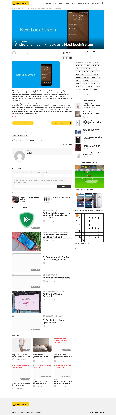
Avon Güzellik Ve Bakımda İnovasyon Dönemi (21, 384)
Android (18, 41)
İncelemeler (47, 3)
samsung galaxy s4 (95, 83)
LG (99, 77)
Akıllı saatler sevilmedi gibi (61, 197)
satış (77, 86)
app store (60, 315)
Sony (83, 86)
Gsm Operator (21, 412)
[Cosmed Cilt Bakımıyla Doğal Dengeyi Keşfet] (78, 155)
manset (78, 80)
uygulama (86, 89)
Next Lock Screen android (34, 132)
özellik (92, 95)
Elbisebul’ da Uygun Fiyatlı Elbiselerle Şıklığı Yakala (63, 382)
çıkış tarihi (84, 95)
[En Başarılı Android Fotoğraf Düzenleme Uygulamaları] (26, 262)
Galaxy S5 (96, 65)
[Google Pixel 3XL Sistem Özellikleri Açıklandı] (26, 241)
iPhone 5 (95, 74)
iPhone (88, 74)
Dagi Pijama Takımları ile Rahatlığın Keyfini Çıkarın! (21, 355)
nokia (77, 83)
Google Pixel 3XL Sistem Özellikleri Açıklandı (59, 232)
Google (78, 68)
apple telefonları (47, 316)
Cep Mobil (39, 412)
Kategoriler (95, 3)
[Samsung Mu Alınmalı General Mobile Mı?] (89, 200)
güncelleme (86, 68)
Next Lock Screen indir (20, 135)
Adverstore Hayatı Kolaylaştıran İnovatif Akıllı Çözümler (63, 356)
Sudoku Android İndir (82, 244)
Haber (55, 3)
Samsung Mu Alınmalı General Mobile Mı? (89, 210)
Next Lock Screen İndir (19, 117)
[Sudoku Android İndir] (89, 227)
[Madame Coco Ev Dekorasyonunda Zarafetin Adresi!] (42, 345)
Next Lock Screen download (53, 132)
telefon (89, 86)
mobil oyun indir (70, 3)
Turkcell (97, 86)
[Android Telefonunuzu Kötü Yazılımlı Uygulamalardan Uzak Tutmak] (26, 219)
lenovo (94, 77)
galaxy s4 (87, 65)
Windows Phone (80, 92)
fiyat (96, 62)
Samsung (84, 83)
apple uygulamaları (57, 316)
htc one (78, 71)
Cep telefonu (80, 62)
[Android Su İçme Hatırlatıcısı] (26, 281)
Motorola (95, 80)
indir (93, 71)
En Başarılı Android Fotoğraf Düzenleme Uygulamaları (56, 255)
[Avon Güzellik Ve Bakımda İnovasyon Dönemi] (21, 372)
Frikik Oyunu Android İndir (84, 190)
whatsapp (95, 89)
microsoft (86, 80)
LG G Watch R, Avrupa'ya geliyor (29, 198)
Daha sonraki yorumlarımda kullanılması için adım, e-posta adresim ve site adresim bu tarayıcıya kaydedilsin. (39, 181)
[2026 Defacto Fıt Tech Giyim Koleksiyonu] (42, 371)
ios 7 (77, 74)
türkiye (78, 89)
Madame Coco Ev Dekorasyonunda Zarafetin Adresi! (42, 356)
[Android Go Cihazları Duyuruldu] (26, 302)
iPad (82, 74)
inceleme (86, 71)
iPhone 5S (79, 77)
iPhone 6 (86, 77)
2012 (77, 57)
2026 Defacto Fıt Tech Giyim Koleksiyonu (40, 382)
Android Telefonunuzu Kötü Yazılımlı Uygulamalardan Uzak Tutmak (56, 215)
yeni (77, 95)
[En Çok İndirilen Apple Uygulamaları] (26, 323)
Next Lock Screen (18, 132)
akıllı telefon (85, 57)
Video (61, 3)
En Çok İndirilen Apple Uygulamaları (53, 321)
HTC (94, 68)
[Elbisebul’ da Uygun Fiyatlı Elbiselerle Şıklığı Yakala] (63, 371)
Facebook (89, 62)
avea (83, 60)
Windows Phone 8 (93, 92)
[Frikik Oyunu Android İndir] (89, 176)
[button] (103, 3)
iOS (98, 71)
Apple (77, 60)
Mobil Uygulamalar (83, 3)
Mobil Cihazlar (30, 412)
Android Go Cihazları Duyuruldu (56, 291)
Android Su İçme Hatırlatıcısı (50, 275)
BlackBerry (90, 60)
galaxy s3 (79, 65)
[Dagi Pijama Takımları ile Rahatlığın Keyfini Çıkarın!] (21, 345)
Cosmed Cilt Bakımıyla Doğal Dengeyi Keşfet (92, 153)
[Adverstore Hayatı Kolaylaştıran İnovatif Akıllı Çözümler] (63, 345)
